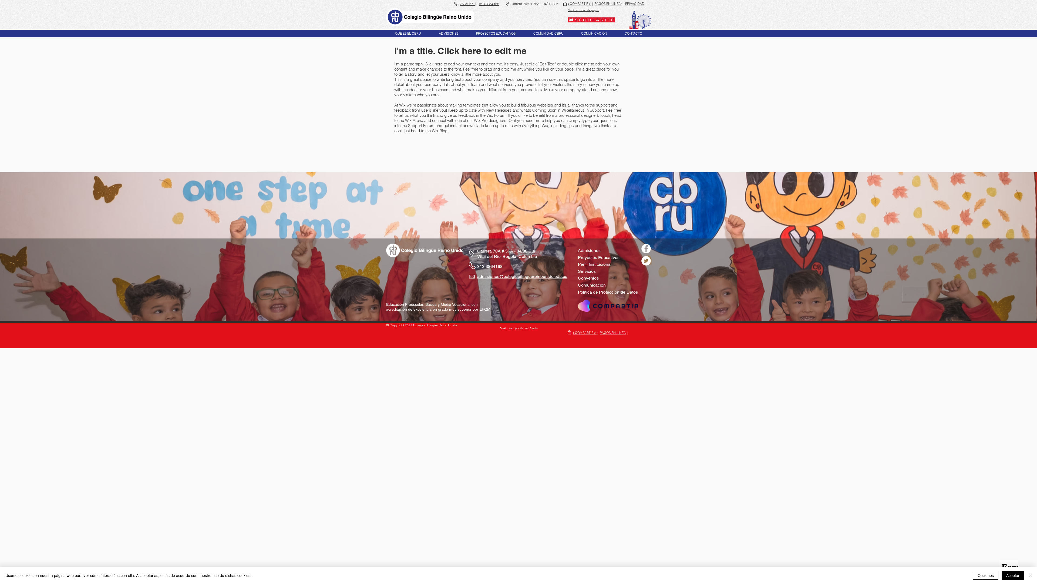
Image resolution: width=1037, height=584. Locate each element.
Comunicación (592, 285)
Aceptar (1012, 575)
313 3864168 (490, 266)
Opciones (986, 575)
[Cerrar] (1030, 575)
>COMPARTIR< (579, 4)
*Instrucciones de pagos (583, 10)
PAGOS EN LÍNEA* (608, 4)
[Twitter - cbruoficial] (646, 261)
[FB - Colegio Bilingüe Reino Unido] (646, 248)
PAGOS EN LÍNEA (613, 333)
